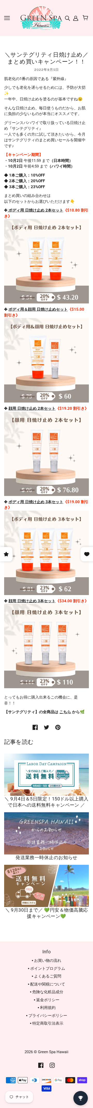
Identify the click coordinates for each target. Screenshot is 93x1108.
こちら (65, 712)
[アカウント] (75, 18)
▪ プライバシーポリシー (46, 1015)
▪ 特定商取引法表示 (46, 1023)
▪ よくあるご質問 (46, 976)
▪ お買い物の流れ (46, 960)
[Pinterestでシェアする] (58, 727)
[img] (68, 18)
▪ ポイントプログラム (46, 968)
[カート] (86, 18)
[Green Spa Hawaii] (41, 17)
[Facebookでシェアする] (35, 727)
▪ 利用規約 (47, 1007)
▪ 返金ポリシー (46, 1000)
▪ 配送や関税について (46, 984)
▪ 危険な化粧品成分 (46, 992)
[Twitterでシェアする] (46, 727)
